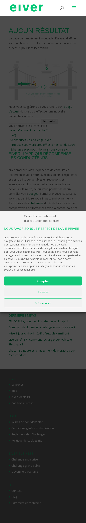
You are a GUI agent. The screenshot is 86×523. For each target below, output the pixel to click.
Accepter (43, 281)
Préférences (43, 303)
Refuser (43, 292)
